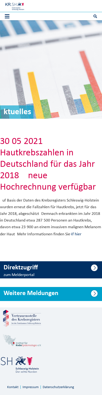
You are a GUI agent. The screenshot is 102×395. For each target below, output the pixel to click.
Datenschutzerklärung (58, 387)
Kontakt (13, 387)
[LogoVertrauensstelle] (22, 318)
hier (78, 234)
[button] (7, 16)
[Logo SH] (20, 365)
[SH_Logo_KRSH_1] (14, 6)
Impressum (31, 387)
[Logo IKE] (22, 341)
